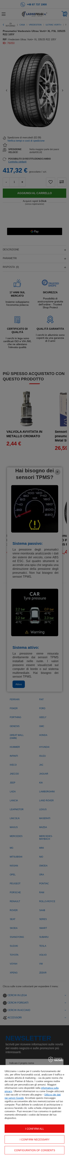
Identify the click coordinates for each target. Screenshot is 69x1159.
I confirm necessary (34, 1139)
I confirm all (34, 1128)
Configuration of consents (34, 1150)
